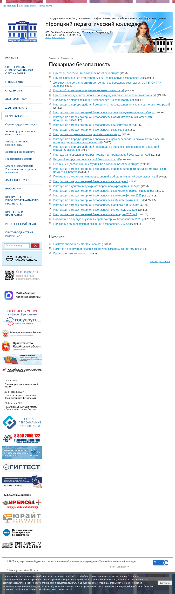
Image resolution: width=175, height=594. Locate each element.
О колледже (14, 82)
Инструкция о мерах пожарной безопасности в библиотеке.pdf (92, 124)
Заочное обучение (19, 180)
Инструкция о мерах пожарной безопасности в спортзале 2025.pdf (95, 209)
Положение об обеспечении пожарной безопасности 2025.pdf (92, 223)
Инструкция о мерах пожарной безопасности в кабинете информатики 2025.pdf (103, 190)
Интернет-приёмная (20, 224)
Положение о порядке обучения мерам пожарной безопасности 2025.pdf (99, 219)
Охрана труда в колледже (21, 124)
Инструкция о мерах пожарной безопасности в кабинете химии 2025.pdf (99, 200)
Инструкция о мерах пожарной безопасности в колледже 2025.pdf (95, 214)
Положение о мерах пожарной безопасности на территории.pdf (93, 99)
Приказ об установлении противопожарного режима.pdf (88, 90)
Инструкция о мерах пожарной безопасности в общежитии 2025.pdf (96, 204)
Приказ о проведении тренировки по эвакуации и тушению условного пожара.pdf (104, 95)
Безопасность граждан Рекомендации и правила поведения (21, 169)
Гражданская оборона (18, 158)
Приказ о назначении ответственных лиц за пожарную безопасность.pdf (99, 77)
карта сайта (45, 5)
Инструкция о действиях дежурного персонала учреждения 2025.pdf (96, 186)
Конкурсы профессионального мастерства (22, 200)
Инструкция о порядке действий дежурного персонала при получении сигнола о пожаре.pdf (111, 104)
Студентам (13, 90)
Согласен (165, 583)
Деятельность (16, 107)
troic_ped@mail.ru (55, 37)
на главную (9, 5)
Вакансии (13, 188)
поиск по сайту (27, 5)
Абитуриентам (16, 99)
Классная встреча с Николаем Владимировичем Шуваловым (20, 396)
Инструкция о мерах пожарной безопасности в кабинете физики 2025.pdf (99, 195)
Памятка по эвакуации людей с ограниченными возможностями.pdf (96, 248)
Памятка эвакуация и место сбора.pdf (77, 244)
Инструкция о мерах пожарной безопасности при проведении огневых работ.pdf (104, 112)
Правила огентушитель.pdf (70, 253)
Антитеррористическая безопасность (20, 133)
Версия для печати (160, 261)
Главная (11, 58)
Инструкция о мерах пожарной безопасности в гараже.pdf (90, 129)
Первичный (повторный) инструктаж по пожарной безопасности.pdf (96, 164)
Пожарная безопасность (20, 151)
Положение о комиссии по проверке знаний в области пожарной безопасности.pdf (105, 176)
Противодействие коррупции (19, 234)
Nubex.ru (34, 570)
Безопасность (16, 116)
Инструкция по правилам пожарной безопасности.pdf (87, 134)
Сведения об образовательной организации (19, 70)
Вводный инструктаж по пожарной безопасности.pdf (86, 159)
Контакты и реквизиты (14, 214)
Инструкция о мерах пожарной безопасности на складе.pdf (90, 181)
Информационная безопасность (16, 143)
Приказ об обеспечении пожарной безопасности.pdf (86, 73)
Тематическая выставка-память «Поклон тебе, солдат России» (20, 408)
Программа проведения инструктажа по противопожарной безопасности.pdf (102, 154)
